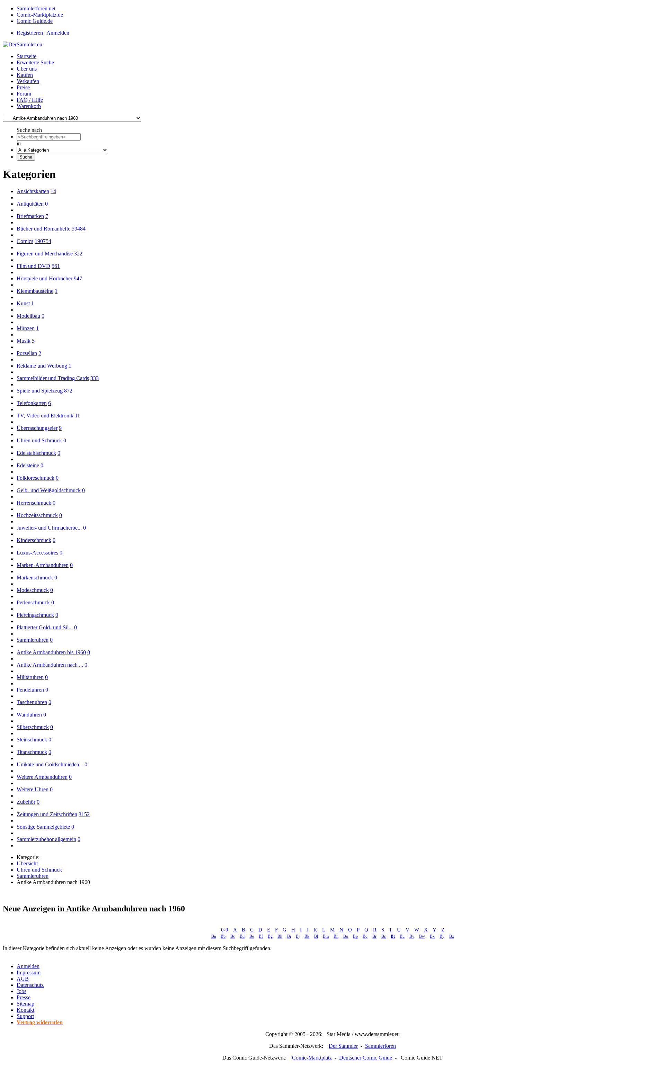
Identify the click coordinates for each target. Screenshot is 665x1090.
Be (251, 936)
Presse (23, 997)
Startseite (26, 56)
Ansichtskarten (33, 191)
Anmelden (57, 33)
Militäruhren (30, 677)
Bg (270, 936)
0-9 (224, 930)
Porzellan (27, 353)
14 (53, 191)
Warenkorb (29, 106)
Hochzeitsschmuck (37, 515)
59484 (79, 229)
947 (78, 278)
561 (56, 266)
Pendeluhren (30, 690)
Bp (355, 936)
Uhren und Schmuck (39, 440)
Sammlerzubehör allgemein (46, 839)
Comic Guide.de (35, 21)
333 (94, 378)
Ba (213, 936)
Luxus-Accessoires (37, 553)
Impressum (29, 972)
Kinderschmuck (34, 540)
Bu (402, 936)
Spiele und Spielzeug (40, 391)
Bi (289, 936)
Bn (336, 936)
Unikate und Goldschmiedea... (50, 764)
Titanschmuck (32, 752)
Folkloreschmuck (35, 478)
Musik (23, 341)
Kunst (23, 303)
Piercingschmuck (35, 615)
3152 (84, 814)
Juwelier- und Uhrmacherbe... (49, 528)
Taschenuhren (32, 702)
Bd (242, 936)
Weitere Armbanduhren (42, 777)
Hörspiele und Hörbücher (44, 278)
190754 (43, 241)
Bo (345, 936)
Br (374, 936)
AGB (23, 979)
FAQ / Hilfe (30, 100)
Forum (24, 94)
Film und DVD (33, 266)
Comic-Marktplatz (312, 1058)
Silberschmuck (33, 727)
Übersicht (27, 863)
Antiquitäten (30, 204)
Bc (232, 936)
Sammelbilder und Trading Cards (53, 378)
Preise (23, 87)
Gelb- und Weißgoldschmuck (49, 490)
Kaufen (25, 75)
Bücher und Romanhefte (43, 229)
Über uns (27, 69)
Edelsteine (28, 465)
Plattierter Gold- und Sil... (45, 627)
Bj (298, 936)
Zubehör (26, 802)
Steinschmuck (32, 739)
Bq (365, 936)
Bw (422, 936)
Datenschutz (30, 985)
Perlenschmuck (33, 602)
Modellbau (28, 316)
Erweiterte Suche (35, 62)
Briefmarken (30, 216)
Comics (25, 241)
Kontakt (25, 1010)
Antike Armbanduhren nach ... (50, 665)
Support (25, 1016)
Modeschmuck (33, 590)
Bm (326, 936)
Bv (411, 936)
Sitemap (25, 1004)
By (442, 936)
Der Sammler (343, 1046)
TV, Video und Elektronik (45, 415)
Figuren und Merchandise (45, 253)
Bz (451, 936)
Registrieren (30, 33)
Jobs (21, 991)
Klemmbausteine (35, 291)
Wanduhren (29, 715)
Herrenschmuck (34, 503)
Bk (306, 936)
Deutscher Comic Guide (365, 1058)
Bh (279, 936)
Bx (432, 936)
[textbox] (49, 137)
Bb (223, 936)
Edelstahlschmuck (36, 453)
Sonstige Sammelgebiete (43, 827)
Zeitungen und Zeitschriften (47, 814)
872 (68, 391)
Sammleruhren (32, 640)
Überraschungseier (37, 428)
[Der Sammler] (22, 44)
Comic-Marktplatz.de (40, 15)
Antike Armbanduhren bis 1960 (51, 652)
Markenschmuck (35, 577)
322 (78, 253)
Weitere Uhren (32, 789)
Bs (383, 936)
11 (77, 415)
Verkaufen (28, 81)
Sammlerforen (380, 1046)
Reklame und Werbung (42, 366)
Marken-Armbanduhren (43, 565)
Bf (261, 936)
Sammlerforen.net (36, 8)
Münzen (26, 328)
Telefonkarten (32, 403)
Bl (316, 936)
